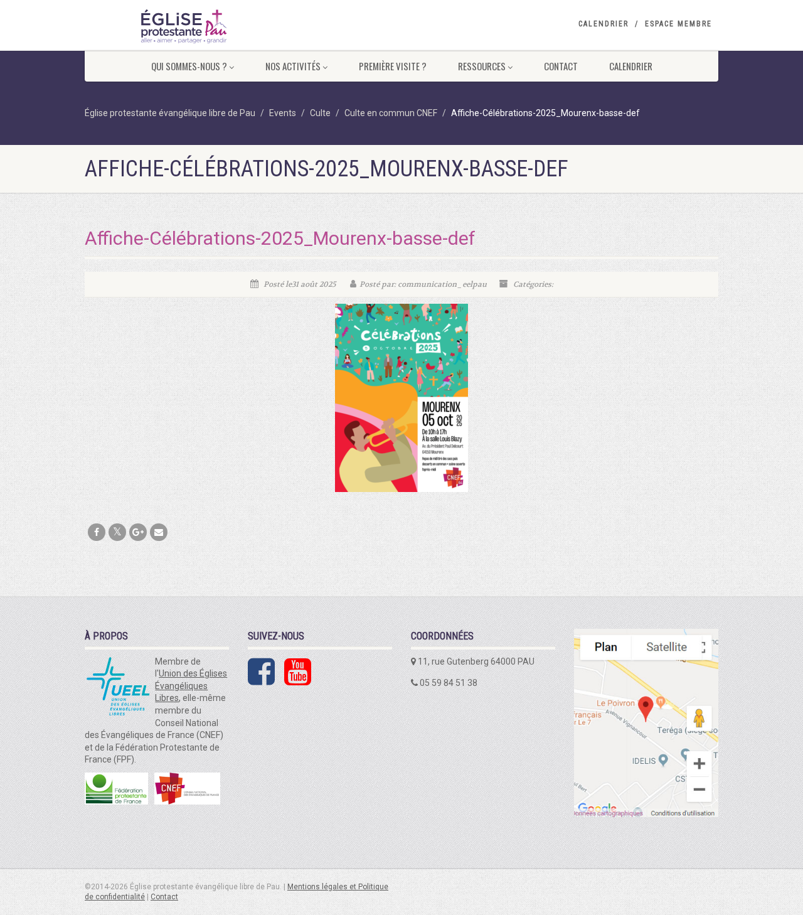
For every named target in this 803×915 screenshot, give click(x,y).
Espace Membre (678, 23)
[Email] (159, 532)
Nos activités (293, 66)
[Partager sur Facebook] (96, 532)
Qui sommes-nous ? (189, 66)
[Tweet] (117, 532)
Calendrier (603, 23)
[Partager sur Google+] (138, 532)
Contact (561, 66)
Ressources (482, 66)
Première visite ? (393, 66)
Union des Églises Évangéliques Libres (191, 685)
